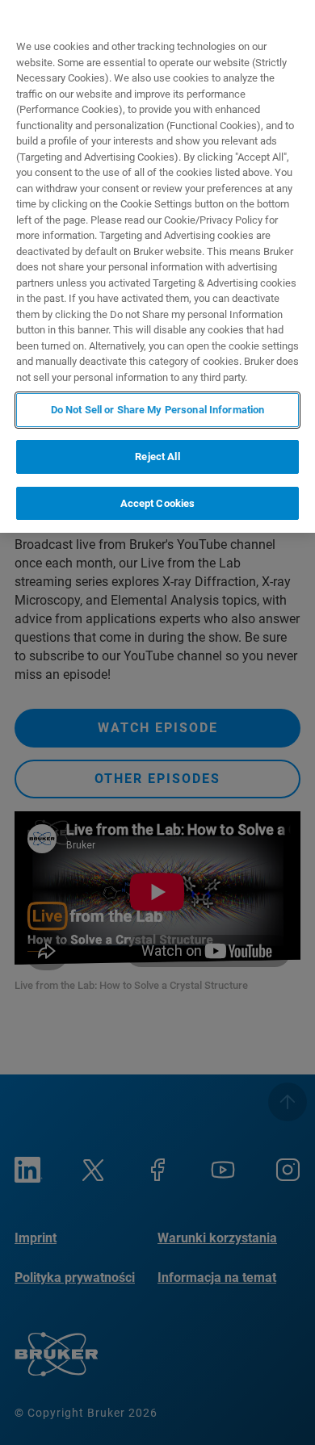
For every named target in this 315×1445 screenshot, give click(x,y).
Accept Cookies (157, 503)
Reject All (157, 456)
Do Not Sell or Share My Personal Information (158, 410)
